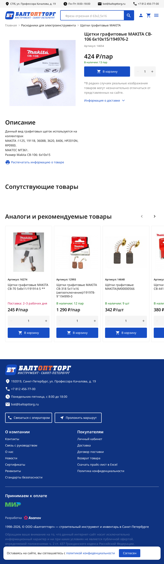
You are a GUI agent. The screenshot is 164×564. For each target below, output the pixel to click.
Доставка (84, 445)
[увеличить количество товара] (152, 71)
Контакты (12, 439)
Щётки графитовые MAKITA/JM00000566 (120, 287)
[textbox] (94, 16)
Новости (11, 458)
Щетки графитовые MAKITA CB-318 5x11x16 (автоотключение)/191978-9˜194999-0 (76, 290)
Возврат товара (88, 458)
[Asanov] (32, 518)
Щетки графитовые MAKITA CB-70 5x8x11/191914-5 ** (28, 287)
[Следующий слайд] (154, 216)
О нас (9, 452)
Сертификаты (15, 464)
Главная (11, 25)
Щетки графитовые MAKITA (100, 25)
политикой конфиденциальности (90, 553)
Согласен (129, 553)
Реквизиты (13, 471)
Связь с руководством (21, 445)
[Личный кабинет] (141, 15)
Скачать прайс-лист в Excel (97, 464)
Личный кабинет (89, 439)
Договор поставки (90, 452)
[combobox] (97, 15)
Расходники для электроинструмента (48, 25)
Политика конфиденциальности (100, 471)
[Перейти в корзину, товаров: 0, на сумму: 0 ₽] (148, 15)
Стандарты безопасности (23, 477)
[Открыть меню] (156, 15)
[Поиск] (129, 15)
